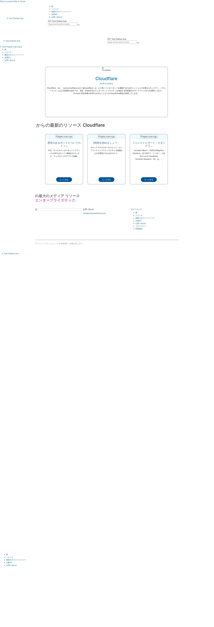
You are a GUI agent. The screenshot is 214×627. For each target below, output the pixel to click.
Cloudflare (106, 78)
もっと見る (64, 179)
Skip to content (6, 1)
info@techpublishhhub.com (94, 213)
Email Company (106, 83)
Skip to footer (19, 1)
